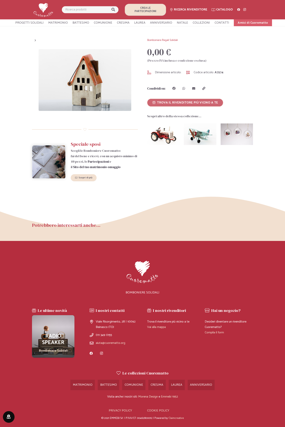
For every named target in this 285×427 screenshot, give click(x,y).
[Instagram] (244, 9)
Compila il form (214, 332)
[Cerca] (113, 9)
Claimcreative (176, 418)
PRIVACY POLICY (120, 410)
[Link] (43, 10)
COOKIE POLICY (158, 410)
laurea (176, 384)
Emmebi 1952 (169, 396)
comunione (134, 384)
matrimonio (82, 384)
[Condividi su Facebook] (173, 88)
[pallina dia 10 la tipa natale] (237, 134)
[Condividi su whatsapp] (183, 88)
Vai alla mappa (156, 327)
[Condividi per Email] (193, 88)
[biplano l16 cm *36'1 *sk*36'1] (200, 134)
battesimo (108, 384)
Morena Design (148, 396)
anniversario (201, 384)
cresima (157, 384)
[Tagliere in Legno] (53, 336)
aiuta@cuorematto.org (110, 343)
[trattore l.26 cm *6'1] (163, 134)
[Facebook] (238, 9)
